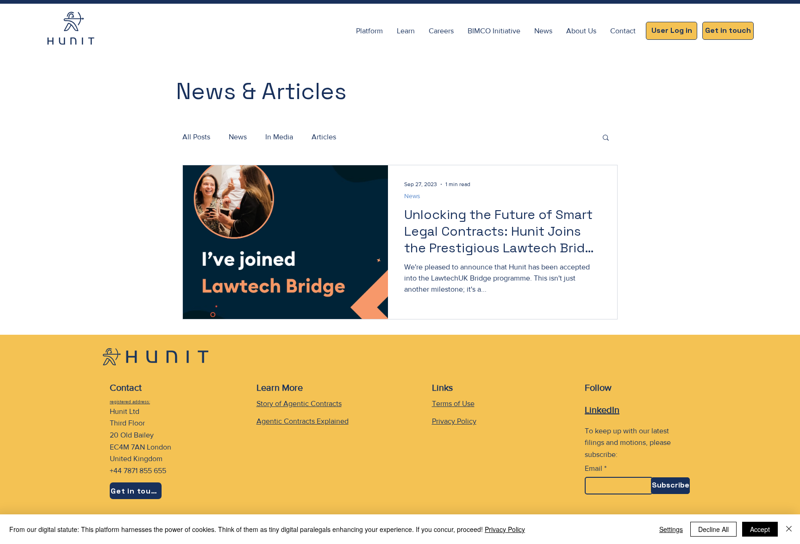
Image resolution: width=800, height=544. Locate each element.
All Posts (196, 137)
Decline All (713, 529)
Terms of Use (453, 403)
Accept (760, 529)
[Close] (788, 529)
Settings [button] (671, 529)
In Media (279, 137)
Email (593, 468)
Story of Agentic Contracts (299, 403)
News (238, 137)
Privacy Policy (454, 421)
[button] (406, 30)
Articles (324, 137)
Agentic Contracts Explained (302, 421)
